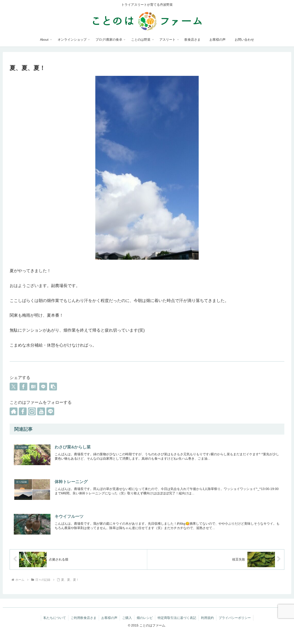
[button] (53, 386)
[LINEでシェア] (43, 386)
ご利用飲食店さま (83, 618)
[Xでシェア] (13, 386)
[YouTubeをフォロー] (41, 411)
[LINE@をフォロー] (50, 411)
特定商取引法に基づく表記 (177, 618)
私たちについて (54, 618)
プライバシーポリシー (235, 618)
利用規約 (207, 618)
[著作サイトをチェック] (13, 411)
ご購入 (127, 618)
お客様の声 (109, 618)
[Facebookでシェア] (23, 386)
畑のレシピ (145, 618)
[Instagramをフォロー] (32, 411)
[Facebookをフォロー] (23, 411)
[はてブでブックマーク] (33, 386)
